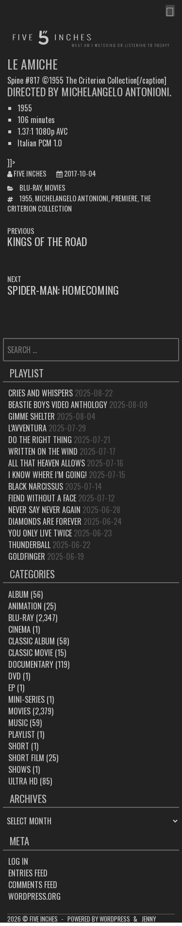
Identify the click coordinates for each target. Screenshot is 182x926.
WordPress (114, 919)
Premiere (124, 198)
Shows (19, 769)
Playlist (21, 734)
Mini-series (26, 699)
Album (18, 594)
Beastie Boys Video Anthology (57, 404)
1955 (25, 198)
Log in (18, 861)
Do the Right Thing (40, 439)
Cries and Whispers (40, 393)
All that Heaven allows (46, 463)
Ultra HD (23, 781)
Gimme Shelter (31, 416)
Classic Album (31, 641)
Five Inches (30, 173)
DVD (14, 676)
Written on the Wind (43, 451)
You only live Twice (40, 533)
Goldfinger (26, 556)
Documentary (30, 664)
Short (18, 746)
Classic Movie (30, 653)
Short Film (26, 758)
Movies (55, 187)
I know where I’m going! (47, 475)
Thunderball (29, 545)
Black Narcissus (35, 486)
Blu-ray (30, 187)
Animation (25, 606)
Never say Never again (44, 510)
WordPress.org (34, 896)
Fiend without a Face (42, 498)
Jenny (149, 919)
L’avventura (27, 428)
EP (11, 688)
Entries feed (28, 873)
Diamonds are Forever (45, 521)
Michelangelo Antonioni (71, 198)
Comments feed (32, 884)
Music (18, 723)
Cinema (19, 629)
